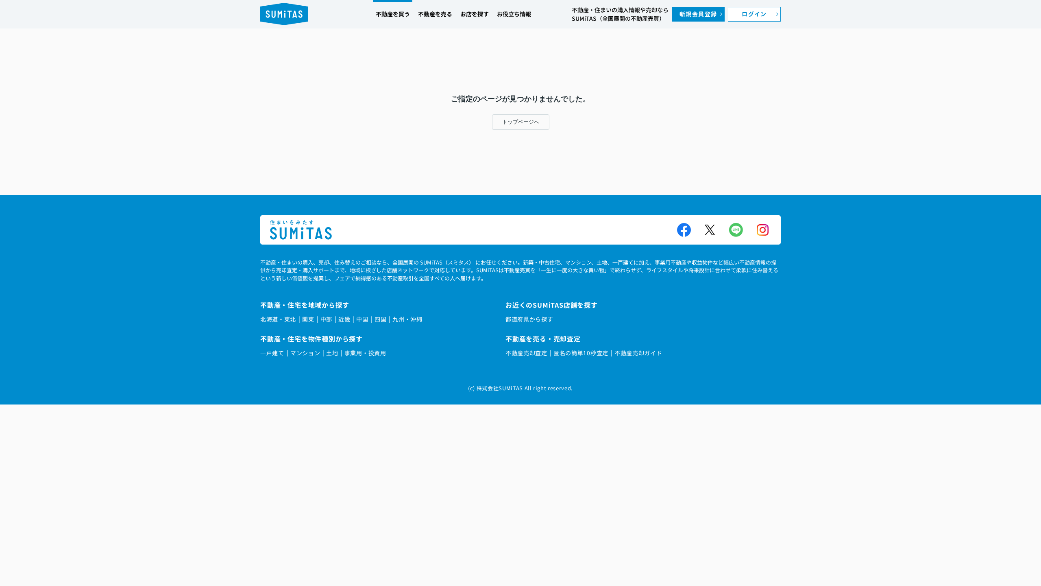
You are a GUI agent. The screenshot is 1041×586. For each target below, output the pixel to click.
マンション (305, 353)
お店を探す (474, 14)
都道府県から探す (529, 319)
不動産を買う (393, 14)
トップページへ (520, 122)
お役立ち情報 (514, 14)
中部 (326, 319)
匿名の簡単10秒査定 (580, 353)
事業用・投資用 (365, 353)
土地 (332, 353)
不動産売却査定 (526, 353)
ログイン (754, 14)
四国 (380, 319)
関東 (308, 319)
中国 (362, 319)
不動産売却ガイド (638, 353)
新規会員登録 (698, 14)
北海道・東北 (278, 319)
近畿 (344, 319)
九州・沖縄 (407, 319)
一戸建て (272, 353)
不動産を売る (435, 14)
